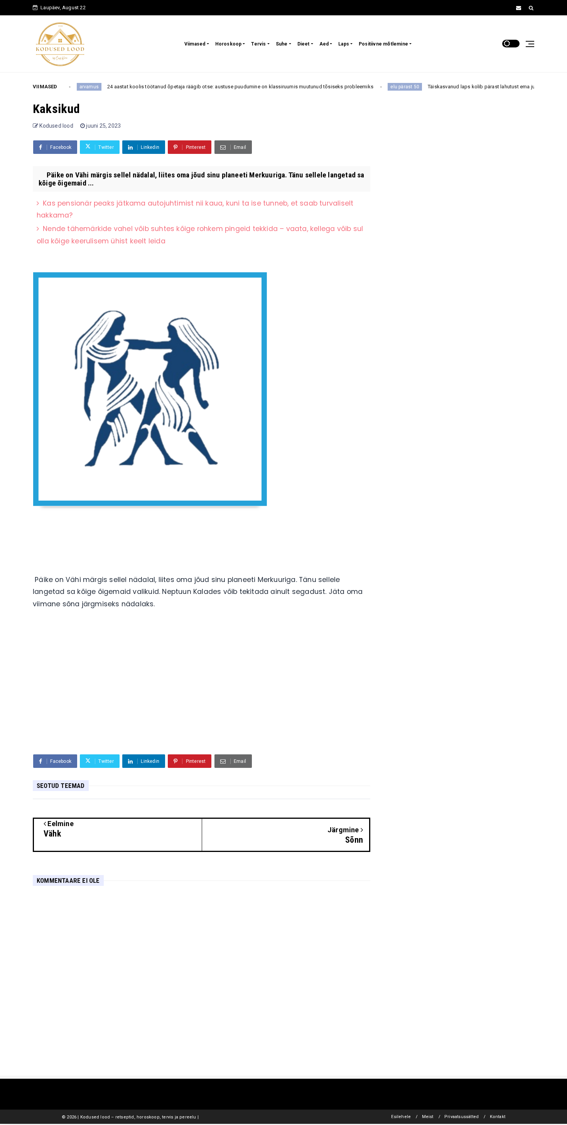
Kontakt (497, 1117)
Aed (324, 44)
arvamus (75, 86)
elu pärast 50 (391, 86)
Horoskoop (228, 44)
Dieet (303, 44)
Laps (343, 44)
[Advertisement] (201, 689)
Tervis (258, 44)
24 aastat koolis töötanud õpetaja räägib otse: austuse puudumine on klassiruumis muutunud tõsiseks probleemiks (226, 86)
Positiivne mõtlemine (383, 44)
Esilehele (401, 1117)
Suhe (282, 44)
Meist (428, 1117)
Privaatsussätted (461, 1117)
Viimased (195, 44)
